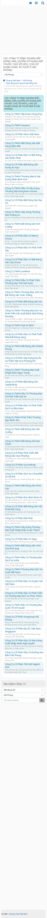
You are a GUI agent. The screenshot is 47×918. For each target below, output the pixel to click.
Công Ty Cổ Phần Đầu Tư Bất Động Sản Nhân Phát (23, 156)
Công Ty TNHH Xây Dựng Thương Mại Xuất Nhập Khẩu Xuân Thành (22, 529)
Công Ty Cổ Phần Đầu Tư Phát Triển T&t (23, 249)
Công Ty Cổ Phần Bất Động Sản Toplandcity (21, 383)
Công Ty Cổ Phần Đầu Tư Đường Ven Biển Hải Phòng (24, 654)
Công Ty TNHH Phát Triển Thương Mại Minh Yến (23, 419)
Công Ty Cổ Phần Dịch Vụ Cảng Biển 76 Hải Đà (24, 475)
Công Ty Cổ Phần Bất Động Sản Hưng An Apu (21, 166)
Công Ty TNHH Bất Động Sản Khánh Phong (24, 348)
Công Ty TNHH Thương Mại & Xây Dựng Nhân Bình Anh (22, 178)
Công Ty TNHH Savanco (17, 125)
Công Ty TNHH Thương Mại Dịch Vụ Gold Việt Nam (24, 571)
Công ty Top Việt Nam (18, 914)
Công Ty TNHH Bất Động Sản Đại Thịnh (22, 442)
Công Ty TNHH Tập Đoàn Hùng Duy (23, 113)
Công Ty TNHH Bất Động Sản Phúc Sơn (23, 487)
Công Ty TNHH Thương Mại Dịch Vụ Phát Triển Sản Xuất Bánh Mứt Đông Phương (24, 313)
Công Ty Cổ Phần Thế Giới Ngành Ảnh (22, 666)
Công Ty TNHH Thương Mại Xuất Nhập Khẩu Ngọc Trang (22, 371)
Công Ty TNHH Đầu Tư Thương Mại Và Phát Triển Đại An (23, 395)
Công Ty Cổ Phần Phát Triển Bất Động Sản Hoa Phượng (21, 454)
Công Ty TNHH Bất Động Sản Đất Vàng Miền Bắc (22, 145)
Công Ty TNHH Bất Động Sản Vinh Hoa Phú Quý (23, 547)
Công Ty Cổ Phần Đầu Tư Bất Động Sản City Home (23, 261)
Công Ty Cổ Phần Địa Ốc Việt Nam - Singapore (23, 630)
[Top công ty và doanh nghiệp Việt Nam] (31, 3)
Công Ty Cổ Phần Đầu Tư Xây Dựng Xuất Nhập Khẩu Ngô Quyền (23, 642)
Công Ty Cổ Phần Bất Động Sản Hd (23, 301)
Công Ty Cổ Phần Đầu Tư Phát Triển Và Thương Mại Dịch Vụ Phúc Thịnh (23, 594)
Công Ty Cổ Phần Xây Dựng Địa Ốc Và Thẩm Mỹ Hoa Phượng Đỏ (23, 359)
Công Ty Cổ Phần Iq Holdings (20, 464)
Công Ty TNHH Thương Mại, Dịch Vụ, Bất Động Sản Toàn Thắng (24, 294)
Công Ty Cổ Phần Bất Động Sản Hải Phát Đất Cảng (23, 508)
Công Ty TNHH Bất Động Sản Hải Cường (22, 431)
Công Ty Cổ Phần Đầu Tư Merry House (21, 237)
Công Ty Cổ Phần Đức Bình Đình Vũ (23, 497)
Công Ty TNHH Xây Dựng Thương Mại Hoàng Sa (22, 213)
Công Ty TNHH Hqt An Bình (19, 325)
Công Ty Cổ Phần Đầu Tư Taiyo (21, 538)
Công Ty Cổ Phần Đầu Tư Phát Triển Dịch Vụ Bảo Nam (23, 407)
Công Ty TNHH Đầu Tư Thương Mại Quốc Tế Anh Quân (23, 606)
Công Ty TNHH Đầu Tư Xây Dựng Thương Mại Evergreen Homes (22, 190)
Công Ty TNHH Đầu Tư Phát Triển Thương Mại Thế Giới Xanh (22, 282)
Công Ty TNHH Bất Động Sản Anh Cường (22, 225)
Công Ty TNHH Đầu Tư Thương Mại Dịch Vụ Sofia (23, 559)
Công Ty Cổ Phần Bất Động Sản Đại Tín (23, 202)
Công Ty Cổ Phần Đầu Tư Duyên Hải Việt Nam (24, 583)
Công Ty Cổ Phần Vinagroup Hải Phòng (22, 618)
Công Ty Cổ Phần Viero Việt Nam (22, 134)
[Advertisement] (23, 29)
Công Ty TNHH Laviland (17, 271)
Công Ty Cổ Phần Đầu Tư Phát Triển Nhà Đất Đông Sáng (23, 336)
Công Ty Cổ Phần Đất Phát (19, 518)
